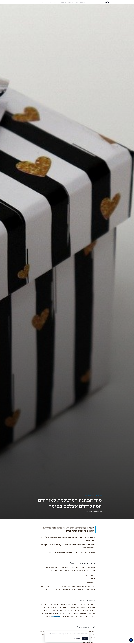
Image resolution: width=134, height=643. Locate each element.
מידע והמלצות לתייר (89, 492)
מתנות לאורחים (55, 616)
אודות (42, 2)
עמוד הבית (82, 2)
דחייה (85, 638)
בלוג (77, 2)
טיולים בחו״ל (55, 2)
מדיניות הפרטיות (68, 635)
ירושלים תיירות (106, 2)
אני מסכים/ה (77, 638)
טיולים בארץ (63, 2)
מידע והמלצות (71, 2)
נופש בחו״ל (48, 2)
